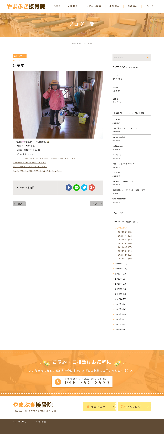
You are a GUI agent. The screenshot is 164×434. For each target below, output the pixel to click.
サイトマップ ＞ (20, 422)
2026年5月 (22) (125, 243)
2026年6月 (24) (125, 240)
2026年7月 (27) (125, 236)
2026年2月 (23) (125, 255)
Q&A (117, 77)
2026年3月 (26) (125, 251)
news (116, 89)
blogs (19, 56)
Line (76, 187)
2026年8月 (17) (125, 232)
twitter (84, 187)
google (92, 187)
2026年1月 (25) (125, 259)
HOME (56, 6)
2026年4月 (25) (125, 247)
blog (116, 100)
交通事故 (132, 6)
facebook (69, 187)
